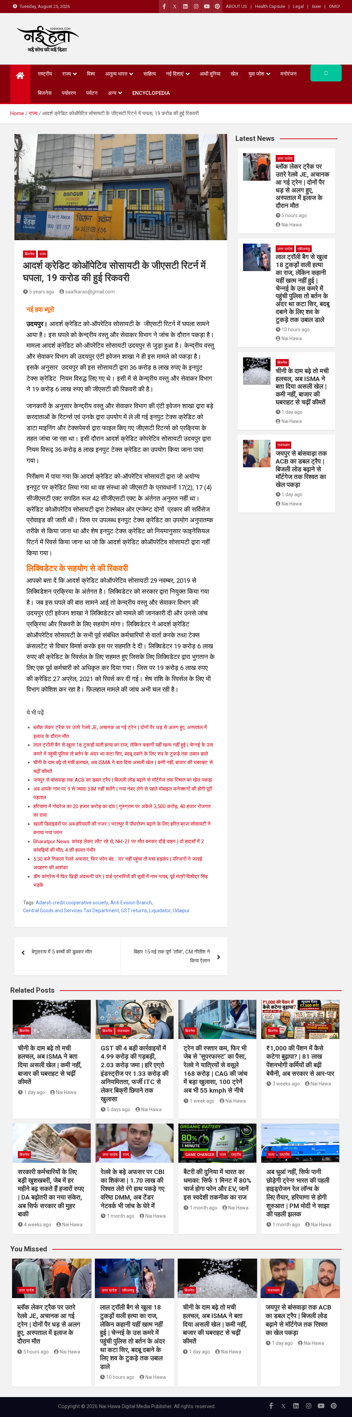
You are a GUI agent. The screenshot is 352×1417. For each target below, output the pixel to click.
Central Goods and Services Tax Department (71, 910)
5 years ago (41, 291)
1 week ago (202, 1101)
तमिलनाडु (304, 249)
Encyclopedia (151, 93)
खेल (234, 74)
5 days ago (118, 1109)
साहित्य (149, 74)
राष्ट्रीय (45, 74)
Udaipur (181, 910)
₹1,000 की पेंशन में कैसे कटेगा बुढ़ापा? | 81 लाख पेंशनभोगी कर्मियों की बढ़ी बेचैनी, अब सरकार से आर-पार (300, 1061)
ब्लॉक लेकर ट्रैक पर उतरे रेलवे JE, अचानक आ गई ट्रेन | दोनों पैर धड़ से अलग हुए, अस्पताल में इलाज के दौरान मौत (302, 186)
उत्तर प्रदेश (285, 158)
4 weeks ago (37, 1224)
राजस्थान (283, 445)
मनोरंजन (288, 74)
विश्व (91, 74)
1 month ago (120, 1216)
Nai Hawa (292, 224)
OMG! (334, 6)
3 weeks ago (286, 1083)
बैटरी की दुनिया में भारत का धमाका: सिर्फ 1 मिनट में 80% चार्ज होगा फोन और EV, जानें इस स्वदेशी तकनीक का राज (217, 1184)
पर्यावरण (69, 93)
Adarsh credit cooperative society (72, 902)
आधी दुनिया (210, 74)
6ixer (316, 6)
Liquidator (160, 910)
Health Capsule (270, 6)
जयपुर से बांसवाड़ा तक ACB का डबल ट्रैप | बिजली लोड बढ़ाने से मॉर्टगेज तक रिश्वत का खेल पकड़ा (122, 780)
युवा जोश (256, 74)
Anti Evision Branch (131, 902)
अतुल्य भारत (116, 74)
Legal (298, 6)
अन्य (112, 93)
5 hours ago (294, 215)
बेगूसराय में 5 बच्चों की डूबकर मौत (62, 952)
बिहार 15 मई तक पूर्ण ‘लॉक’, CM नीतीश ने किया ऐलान (172, 956)
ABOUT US (236, 6)
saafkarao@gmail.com (90, 291)
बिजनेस (45, 93)
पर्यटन (92, 93)
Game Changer (199, 1154)
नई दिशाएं (175, 74)
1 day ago (292, 412)
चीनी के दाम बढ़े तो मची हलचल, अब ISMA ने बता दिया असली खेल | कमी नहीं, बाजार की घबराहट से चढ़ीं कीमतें (302, 386)
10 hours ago (296, 329)
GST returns (134, 910)
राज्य (66, 74)
